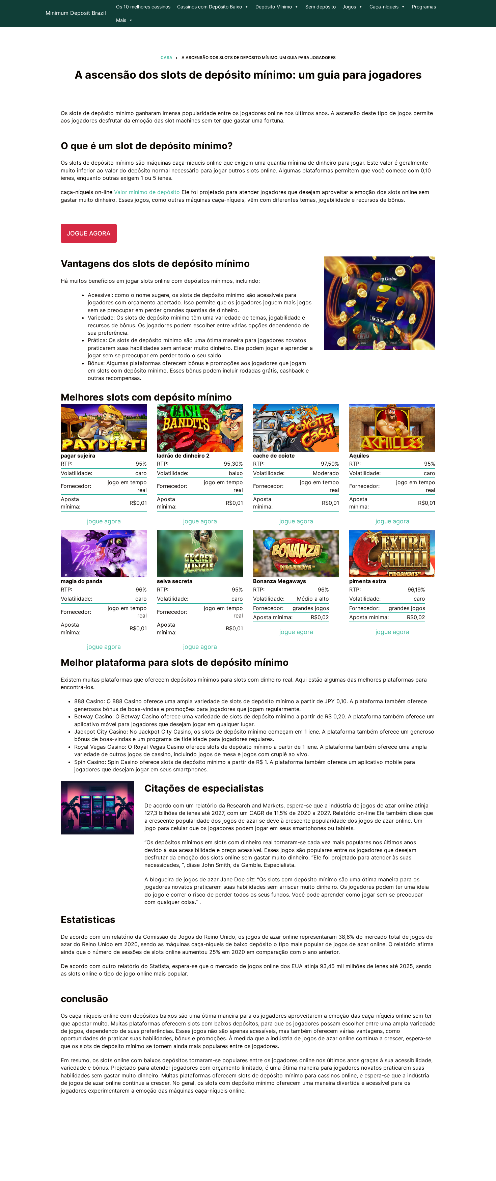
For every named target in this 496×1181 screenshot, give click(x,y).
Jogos (349, 6)
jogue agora (89, 233)
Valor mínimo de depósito (148, 192)
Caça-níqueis (383, 6)
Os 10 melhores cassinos (143, 6)
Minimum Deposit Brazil (76, 12)
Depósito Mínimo (273, 6)
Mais (121, 20)
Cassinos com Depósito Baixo (209, 6)
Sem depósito (320, 6)
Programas (424, 6)
